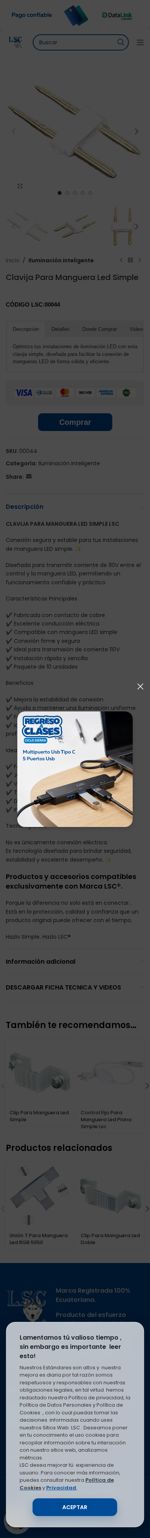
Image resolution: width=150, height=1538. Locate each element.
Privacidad (61, 1487)
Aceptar (74, 1507)
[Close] (140, 686)
